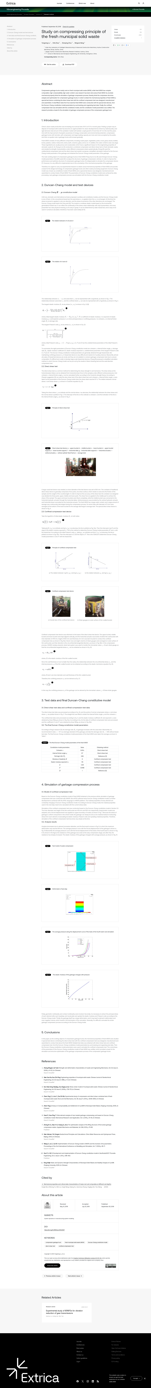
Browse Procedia (29, 14)
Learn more (112, 1381)
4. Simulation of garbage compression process (21, 38)
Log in (78, 1361)
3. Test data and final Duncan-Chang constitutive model (22, 35)
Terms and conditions (118, 1355)
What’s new (82, 3)
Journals (59, 3)
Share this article (52, 1265)
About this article (12, 51)
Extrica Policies (116, 1341)
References (10, 45)
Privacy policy (116, 1358)
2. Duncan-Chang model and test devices (20, 32)
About (92, 3)
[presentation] (59, 192)
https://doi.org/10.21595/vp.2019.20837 (54, 1230)
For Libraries (115, 1345)
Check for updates (68, 26)
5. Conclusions (11, 41)
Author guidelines (82, 1358)
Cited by (9, 48)
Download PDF (69, 64)
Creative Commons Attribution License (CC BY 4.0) (87, 1258)
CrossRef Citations (119, 38)
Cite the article (51, 64)
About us (79, 1351)
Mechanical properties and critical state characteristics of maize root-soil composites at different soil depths (77, 1184)
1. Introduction (11, 29)
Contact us (80, 1355)
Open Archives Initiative (119, 1348)
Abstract (9, 26)
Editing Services (116, 1351)
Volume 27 (39, 14)
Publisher (47, 1129)
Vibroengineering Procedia (18, 9)
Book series (80, 1348)
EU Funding (115, 1361)
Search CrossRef (49, 1073)
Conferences (70, 3)
